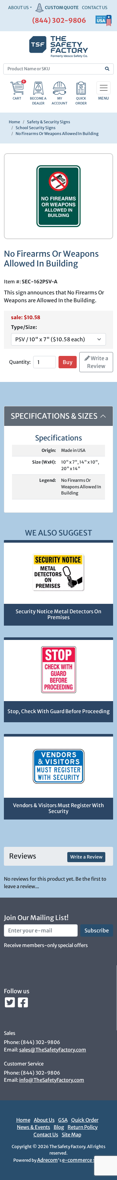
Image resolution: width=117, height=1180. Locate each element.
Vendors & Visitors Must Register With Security (58, 808)
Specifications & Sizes (54, 416)
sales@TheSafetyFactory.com (52, 1050)
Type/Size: (24, 327)
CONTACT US (94, 7)
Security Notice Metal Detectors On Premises (58, 614)
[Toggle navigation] (103, 87)
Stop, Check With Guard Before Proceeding (58, 711)
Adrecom (47, 1160)
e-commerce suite (83, 1160)
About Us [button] (18, 7)
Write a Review (97, 362)
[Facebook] (23, 1004)
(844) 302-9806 (59, 20)
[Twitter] (10, 1004)
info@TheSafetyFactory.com (51, 1080)
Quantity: (20, 362)
